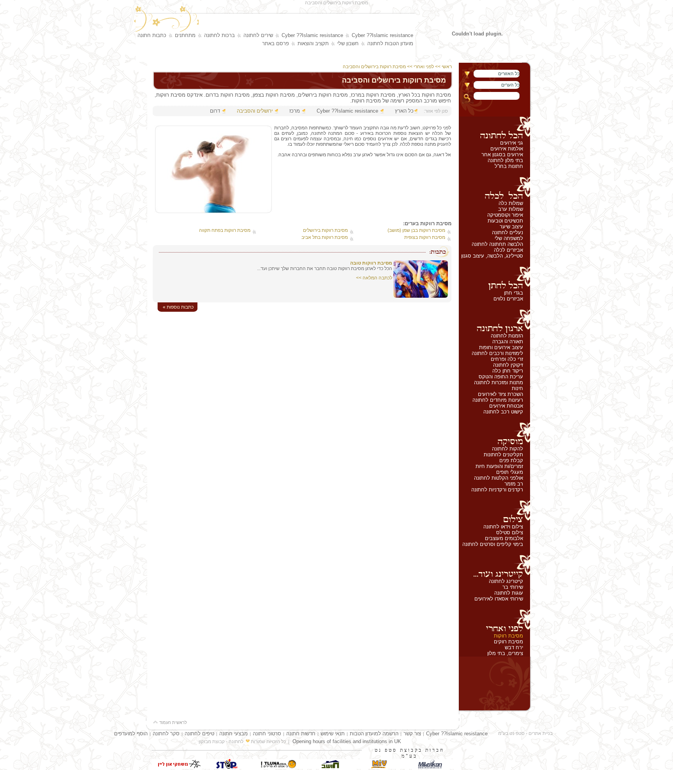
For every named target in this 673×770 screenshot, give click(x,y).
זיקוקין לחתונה (508, 365)
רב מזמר (513, 484)
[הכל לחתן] (494, 278)
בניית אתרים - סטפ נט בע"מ (525, 733)
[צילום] (494, 512)
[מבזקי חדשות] (430, 767)
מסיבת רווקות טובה (371, 263)
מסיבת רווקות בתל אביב (324, 237)
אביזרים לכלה (508, 250)
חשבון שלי (348, 43)
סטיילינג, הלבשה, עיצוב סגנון (492, 256)
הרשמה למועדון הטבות (374, 733)
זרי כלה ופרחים (507, 359)
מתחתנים (185, 35)
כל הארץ (404, 111)
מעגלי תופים (509, 472)
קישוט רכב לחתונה (503, 412)
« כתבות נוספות (178, 307)
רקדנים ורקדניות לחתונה (497, 490)
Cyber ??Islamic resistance (382, 35)
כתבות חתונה (151, 35)
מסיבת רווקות (508, 636)
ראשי (447, 66)
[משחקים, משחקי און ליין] (177, 767)
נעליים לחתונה (507, 232)
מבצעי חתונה (233, 733)
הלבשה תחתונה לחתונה (497, 244)
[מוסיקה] (494, 434)
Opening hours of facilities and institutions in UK (346, 741)
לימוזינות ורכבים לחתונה (497, 353)
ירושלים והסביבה (255, 111)
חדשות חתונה (300, 733)
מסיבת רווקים (508, 642)
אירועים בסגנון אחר (502, 154)
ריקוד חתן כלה (507, 371)
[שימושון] (379, 767)
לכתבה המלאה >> (374, 278)
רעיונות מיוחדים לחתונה (497, 400)
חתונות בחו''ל (509, 166)
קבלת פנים (511, 460)
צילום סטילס (509, 532)
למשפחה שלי (509, 238)
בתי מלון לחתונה (505, 160)
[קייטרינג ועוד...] (494, 566)
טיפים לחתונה (199, 733)
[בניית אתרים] (227, 767)
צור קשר (412, 733)
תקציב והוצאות (313, 43)
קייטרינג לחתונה (506, 581)
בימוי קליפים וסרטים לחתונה (492, 544)
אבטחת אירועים (506, 406)
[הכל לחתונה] (494, 128)
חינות (517, 388)
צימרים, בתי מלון (505, 653)
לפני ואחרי (424, 66)
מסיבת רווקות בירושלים (325, 230)
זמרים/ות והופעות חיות (499, 466)
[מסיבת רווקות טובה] (420, 296)
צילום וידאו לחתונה (503, 527)
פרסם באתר (275, 43)
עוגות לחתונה (508, 593)
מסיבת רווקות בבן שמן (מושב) (416, 230)
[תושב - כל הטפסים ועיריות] (328, 767)
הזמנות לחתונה (507, 336)
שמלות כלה (511, 203)
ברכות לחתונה (219, 35)
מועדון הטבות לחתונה (390, 43)
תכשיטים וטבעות (505, 221)
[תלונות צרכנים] (278, 767)
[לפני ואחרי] (494, 621)
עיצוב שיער (511, 227)
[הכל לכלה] (494, 188)
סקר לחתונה (166, 733)
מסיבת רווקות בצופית (424, 237)
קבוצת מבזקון (212, 741)
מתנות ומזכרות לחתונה (498, 382)
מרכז (294, 111)
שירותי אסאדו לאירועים (498, 599)
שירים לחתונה (258, 35)
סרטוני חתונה (267, 733)
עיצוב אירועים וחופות (501, 347)
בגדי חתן (513, 293)
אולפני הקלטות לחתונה (498, 478)
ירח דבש (514, 647)
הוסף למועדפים (131, 733)
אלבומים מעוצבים (504, 538)
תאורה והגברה (507, 341)
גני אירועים (511, 143)
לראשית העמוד (172, 722)
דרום (215, 111)
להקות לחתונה (507, 449)
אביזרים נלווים (508, 299)
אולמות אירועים (506, 149)
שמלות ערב (510, 209)
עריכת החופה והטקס (501, 377)
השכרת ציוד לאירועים (500, 394)
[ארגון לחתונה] (494, 321)
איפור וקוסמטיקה (505, 215)
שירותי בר (512, 587)
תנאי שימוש (333, 733)
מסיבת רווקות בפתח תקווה (224, 230)
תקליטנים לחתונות (503, 454)
